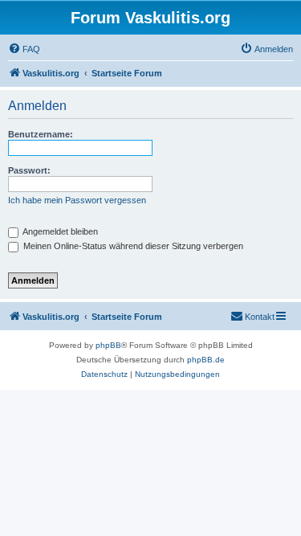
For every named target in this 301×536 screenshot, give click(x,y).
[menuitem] (24, 49)
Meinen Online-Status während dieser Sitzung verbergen (132, 246)
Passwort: (29, 170)
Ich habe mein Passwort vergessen (77, 200)
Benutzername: (40, 134)
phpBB (108, 345)
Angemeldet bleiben (59, 231)
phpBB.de (206, 359)
